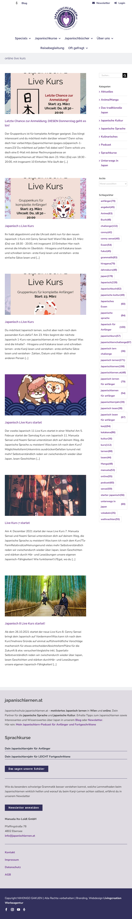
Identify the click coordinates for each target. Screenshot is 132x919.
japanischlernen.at (113, 372)
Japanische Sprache (113, 128)
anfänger (108, 201)
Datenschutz (13, 867)
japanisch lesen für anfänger (113, 417)
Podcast (106, 145)
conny (106, 232)
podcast (107, 482)
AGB (8, 874)
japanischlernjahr (113, 402)
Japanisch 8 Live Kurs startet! (25, 623)
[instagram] (12, 909)
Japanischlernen (113, 366)
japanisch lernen (113, 360)
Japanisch (109, 282)
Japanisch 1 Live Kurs (19, 226)
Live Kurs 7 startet (17, 523)
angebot (108, 207)
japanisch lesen (111, 408)
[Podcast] (24, 909)
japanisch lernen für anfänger (113, 381)
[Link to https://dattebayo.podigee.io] (17, 3)
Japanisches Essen (113, 304)
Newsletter (95, 720)
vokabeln (108, 513)
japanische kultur (113, 295)
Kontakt (10, 852)
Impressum (12, 860)
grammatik (109, 257)
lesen (106, 457)
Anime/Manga (109, 100)
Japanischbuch (111, 288)
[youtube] (18, 909)
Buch (106, 219)
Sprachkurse (109, 153)
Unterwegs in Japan (109, 163)
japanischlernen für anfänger (113, 393)
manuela (108, 470)
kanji (106, 426)
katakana (108, 432)
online (106, 476)
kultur (106, 438)
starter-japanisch (112, 495)
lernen (107, 451)
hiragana (108, 263)
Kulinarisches (109, 136)
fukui (106, 251)
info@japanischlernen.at (20, 836)
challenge (109, 226)
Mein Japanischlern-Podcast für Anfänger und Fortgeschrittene (56, 724)
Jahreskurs (109, 269)
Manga (107, 463)
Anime (107, 213)
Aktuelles (107, 91)
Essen (106, 244)
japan (107, 276)
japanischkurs (111, 336)
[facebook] (6, 909)
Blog (24, 3)
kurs (106, 445)
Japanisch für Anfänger (113, 327)
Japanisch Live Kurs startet (23, 422)
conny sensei (110, 238)
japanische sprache (113, 315)
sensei (106, 488)
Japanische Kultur (112, 120)
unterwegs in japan (113, 504)
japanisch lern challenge (113, 351)
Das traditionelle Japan (111, 110)
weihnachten (110, 519)
